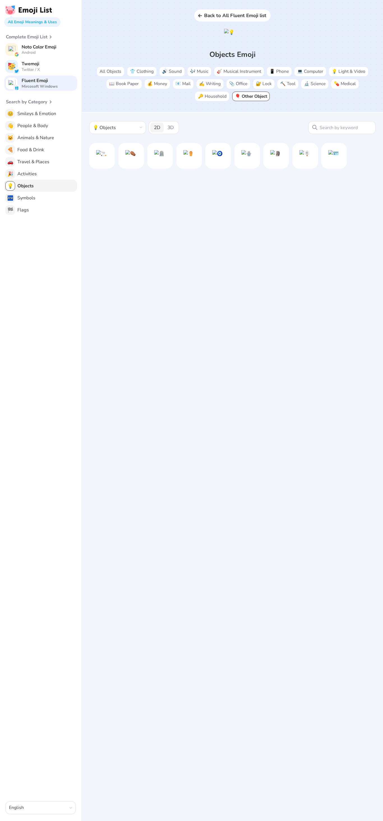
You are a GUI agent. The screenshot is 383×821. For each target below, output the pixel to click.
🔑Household (212, 96)
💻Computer (310, 71)
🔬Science (315, 84)
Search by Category (26, 102)
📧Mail (183, 84)
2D (157, 127)
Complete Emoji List (26, 37)
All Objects (110, 71)
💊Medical (345, 84)
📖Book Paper (124, 84)
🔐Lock (264, 84)
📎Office (238, 84)
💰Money (157, 84)
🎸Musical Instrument (239, 71)
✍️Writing (210, 84)
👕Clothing (142, 71)
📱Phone (279, 71)
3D (170, 127)
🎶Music (199, 71)
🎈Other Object (251, 96)
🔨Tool (288, 84)
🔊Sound (172, 71)
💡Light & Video (348, 71)
